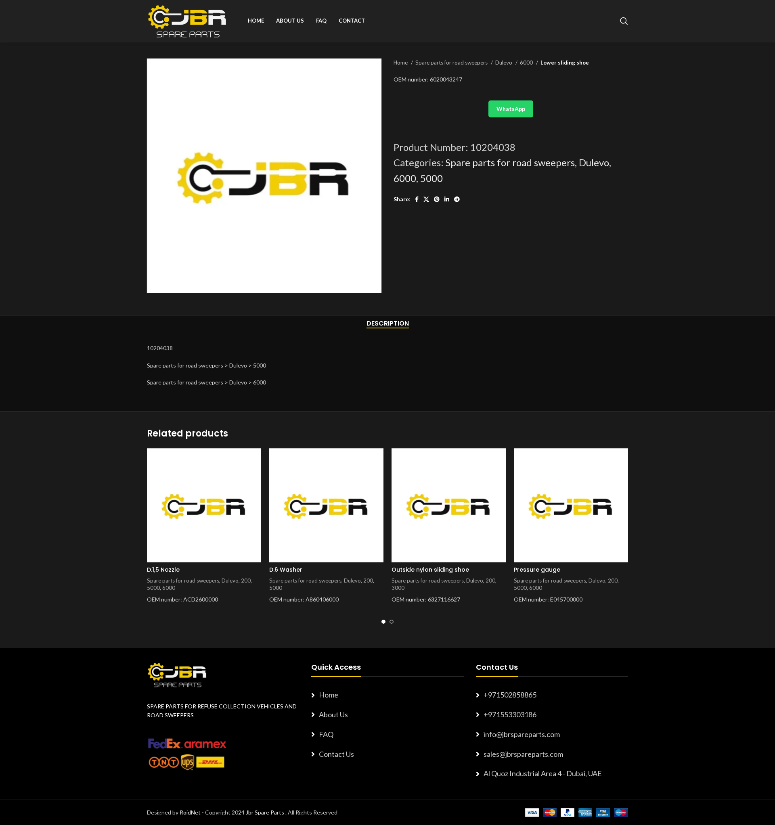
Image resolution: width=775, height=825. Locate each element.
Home (401, 62)
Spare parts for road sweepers (452, 62)
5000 (431, 178)
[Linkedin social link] (447, 199)
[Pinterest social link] (436, 199)
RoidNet (190, 812)
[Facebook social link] (417, 199)
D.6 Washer (285, 570)
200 (246, 580)
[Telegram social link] (457, 199)
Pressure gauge (537, 570)
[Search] (624, 21)
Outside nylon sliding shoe (430, 570)
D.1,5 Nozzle (163, 570)
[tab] (388, 323)
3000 (398, 588)
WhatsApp (510, 108)
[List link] (387, 695)
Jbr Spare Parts (265, 812)
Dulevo (504, 62)
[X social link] (426, 199)
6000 (527, 62)
